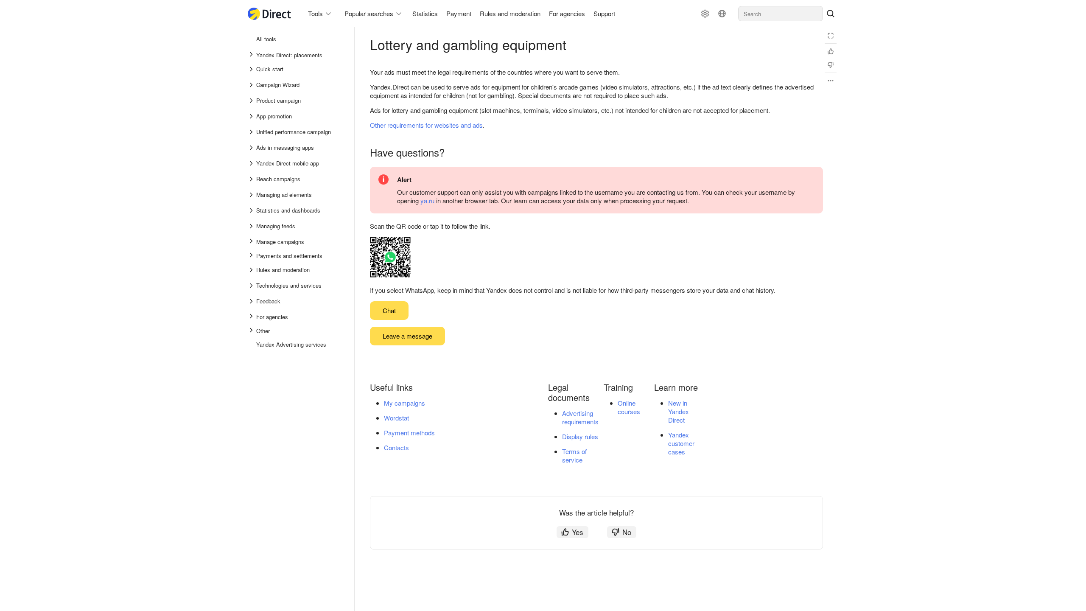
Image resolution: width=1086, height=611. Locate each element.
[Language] (722, 13)
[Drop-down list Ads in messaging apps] (252, 147)
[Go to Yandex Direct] (270, 13)
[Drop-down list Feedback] (252, 301)
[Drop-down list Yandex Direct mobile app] (252, 163)
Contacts (396, 447)
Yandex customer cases (681, 443)
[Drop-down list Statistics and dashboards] (252, 210)
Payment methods (409, 432)
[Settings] (705, 13)
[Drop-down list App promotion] (252, 116)
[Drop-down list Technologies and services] (252, 285)
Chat (389, 310)
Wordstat (396, 417)
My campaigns (404, 402)
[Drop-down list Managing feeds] (252, 226)
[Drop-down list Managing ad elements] (252, 195)
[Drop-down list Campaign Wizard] (252, 85)
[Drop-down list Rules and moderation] (252, 270)
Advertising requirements (580, 417)
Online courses (629, 407)
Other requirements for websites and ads (426, 125)
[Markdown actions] (831, 81)
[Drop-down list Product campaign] (252, 100)
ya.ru (427, 200)
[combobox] (781, 13)
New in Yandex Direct (678, 411)
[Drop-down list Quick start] (252, 69)
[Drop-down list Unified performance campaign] (252, 132)
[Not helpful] (831, 65)
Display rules (580, 436)
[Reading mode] (831, 36)
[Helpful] (831, 51)
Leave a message (407, 335)
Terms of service (574, 455)
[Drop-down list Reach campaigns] (252, 179)
